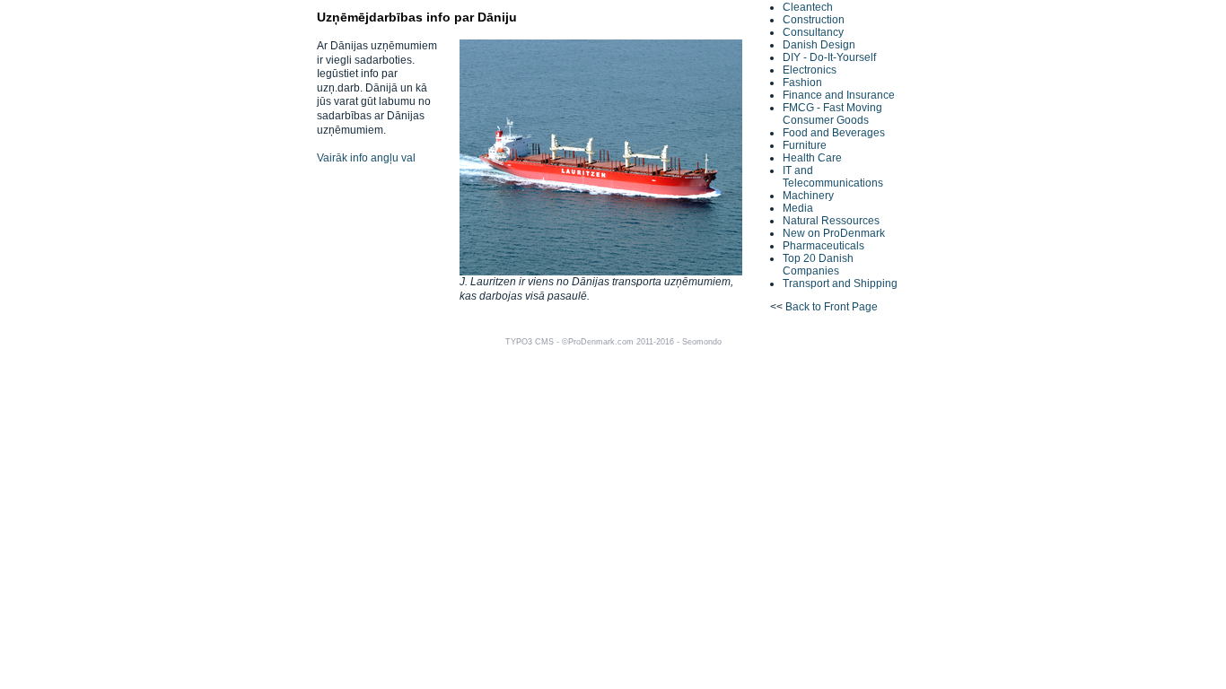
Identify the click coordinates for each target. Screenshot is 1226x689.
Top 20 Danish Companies (818, 264)
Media (798, 208)
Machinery (808, 195)
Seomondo (702, 341)
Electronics (809, 70)
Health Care (812, 158)
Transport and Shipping (840, 283)
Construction (814, 19)
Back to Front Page (831, 307)
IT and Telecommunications (833, 176)
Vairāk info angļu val (366, 158)
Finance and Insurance (839, 95)
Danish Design (819, 45)
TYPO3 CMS (529, 341)
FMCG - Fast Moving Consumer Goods (832, 113)
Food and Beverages (834, 132)
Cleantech (808, 7)
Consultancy (813, 32)
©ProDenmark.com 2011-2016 (618, 341)
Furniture (805, 145)
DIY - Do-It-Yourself (829, 57)
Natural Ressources (831, 220)
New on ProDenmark (834, 233)
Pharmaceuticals (823, 246)
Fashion (802, 82)
